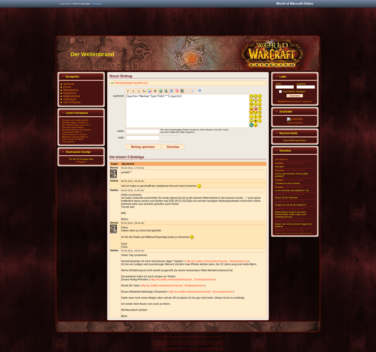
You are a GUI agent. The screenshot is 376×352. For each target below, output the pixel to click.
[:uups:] (255, 108)
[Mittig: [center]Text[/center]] (155, 90)
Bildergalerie (71, 90)
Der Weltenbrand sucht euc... (76, 125)
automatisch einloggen (294, 91)
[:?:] (260, 117)
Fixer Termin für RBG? (73, 139)
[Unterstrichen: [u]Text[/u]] (138, 90)
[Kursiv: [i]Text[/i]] (133, 90)
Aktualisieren (281, 159)
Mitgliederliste (71, 96)
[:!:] (255, 117)
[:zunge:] (255, 125)
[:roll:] (260, 113)
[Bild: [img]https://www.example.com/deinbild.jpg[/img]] (166, 90)
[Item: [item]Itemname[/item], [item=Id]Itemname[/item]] (177, 90)
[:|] (260, 121)
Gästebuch (69, 99)
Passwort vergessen (302, 101)
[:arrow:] (255, 121)
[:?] (260, 100)
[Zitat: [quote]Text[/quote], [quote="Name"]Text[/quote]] (187, 90)
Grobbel (279, 163)
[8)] (251, 104)
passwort (301, 84)
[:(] (260, 96)
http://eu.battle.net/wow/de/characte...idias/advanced (217, 261)
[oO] (255, 100)
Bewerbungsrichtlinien (73, 127)
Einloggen (97, 3)
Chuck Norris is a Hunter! (74, 134)
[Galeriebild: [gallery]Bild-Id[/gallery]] (171, 90)
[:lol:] (255, 104)
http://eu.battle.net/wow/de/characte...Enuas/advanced (201, 291)
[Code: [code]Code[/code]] (193, 90)
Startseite (68, 84)
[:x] (260, 104)
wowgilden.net (174, 348)
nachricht (118, 96)
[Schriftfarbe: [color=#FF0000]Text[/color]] (149, 90)
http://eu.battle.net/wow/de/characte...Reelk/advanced (172, 285)
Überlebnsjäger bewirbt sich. (131, 82)
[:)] (255, 96)
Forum (67, 87)
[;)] (251, 117)
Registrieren (284, 101)
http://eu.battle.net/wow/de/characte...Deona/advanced (183, 279)
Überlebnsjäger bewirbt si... (75, 122)
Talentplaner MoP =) (72, 132)
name (120, 131)
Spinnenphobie (295, 122)
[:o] (251, 100)
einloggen (81, 161)
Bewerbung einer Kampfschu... (77, 129)
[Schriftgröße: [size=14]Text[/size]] (144, 90)
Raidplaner (70, 93)
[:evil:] (251, 113)
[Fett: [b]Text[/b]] (128, 90)
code (121, 137)
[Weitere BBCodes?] (199, 90)
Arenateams (68, 141)
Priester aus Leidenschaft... (76, 120)
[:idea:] (251, 121)
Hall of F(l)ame (72, 102)
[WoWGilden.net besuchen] (294, 4)
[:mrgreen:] (251, 125)
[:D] (251, 96)
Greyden (279, 170)
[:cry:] (260, 108)
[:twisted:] (255, 113)
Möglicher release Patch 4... (76, 137)
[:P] (251, 108)
